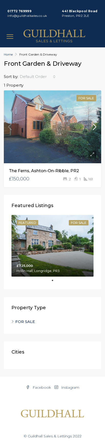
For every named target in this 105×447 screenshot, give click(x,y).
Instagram (69, 387)
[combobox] (37, 76)
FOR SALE (25, 321)
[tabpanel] (52, 246)
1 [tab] (55, 280)
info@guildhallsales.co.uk (27, 16)
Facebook (41, 387)
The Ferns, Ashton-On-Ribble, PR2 (44, 170)
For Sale (86, 98)
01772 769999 (19, 11)
